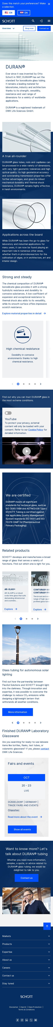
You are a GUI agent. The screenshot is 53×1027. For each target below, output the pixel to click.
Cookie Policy (35, 429)
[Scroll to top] (47, 926)
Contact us (44, 28)
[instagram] (22, 1020)
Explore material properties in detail (22, 313)
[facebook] (17, 1020)
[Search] (33, 21)
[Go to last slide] (12, 722)
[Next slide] (40, 384)
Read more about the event (23, 816)
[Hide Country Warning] (49, 4)
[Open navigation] (49, 21)
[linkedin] (26, 1020)
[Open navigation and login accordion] (41, 21)
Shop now (29, 28)
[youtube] (35, 1020)
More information (17, 712)
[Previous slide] (12, 384)
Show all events (22, 829)
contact (45, 748)
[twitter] (31, 1020)
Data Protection (35, 1007)
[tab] (18, 384)
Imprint (23, 1007)
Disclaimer (13, 1007)
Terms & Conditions (26, 1010)
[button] (26, 936)
